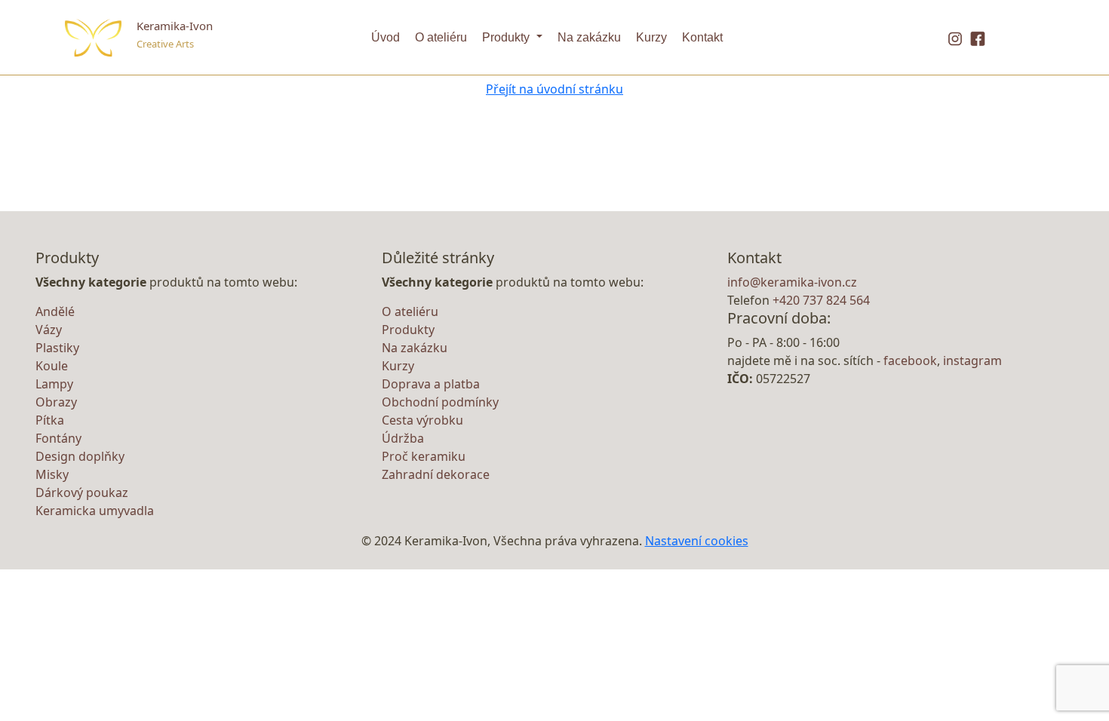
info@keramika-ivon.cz (792, 282)
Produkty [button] (507, 37)
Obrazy (56, 402)
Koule (51, 365)
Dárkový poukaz (81, 492)
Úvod (385, 37)
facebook (910, 360)
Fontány (58, 438)
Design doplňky (79, 456)
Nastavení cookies (696, 540)
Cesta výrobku (422, 420)
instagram (972, 360)
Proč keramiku (423, 456)
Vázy (48, 329)
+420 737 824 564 (821, 300)
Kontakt (702, 37)
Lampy (54, 384)
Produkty (408, 329)
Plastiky (57, 347)
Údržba (403, 438)
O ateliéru (441, 37)
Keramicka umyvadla (94, 510)
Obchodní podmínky (440, 402)
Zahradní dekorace (436, 474)
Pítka (49, 420)
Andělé (55, 311)
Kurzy (651, 37)
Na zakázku (589, 37)
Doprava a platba (431, 384)
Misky (52, 474)
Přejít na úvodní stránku (554, 89)
